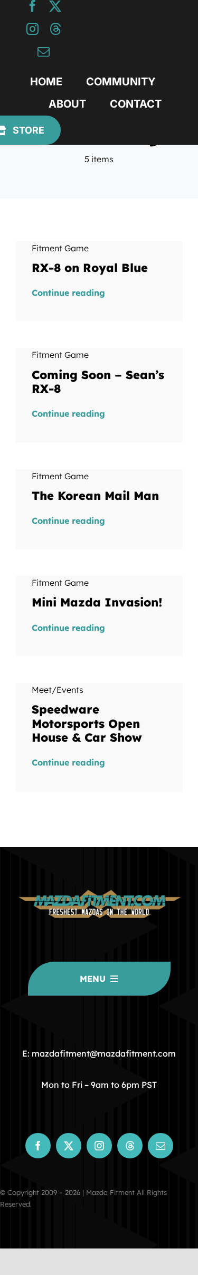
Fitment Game (60, 248)
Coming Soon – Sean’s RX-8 (98, 381)
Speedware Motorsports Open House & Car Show (87, 723)
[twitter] (55, 6)
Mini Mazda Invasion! (97, 602)
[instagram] (32, 29)
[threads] (55, 29)
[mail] (43, 52)
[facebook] (32, 6)
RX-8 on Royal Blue (90, 267)
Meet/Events (57, 689)
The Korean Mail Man (95, 495)
